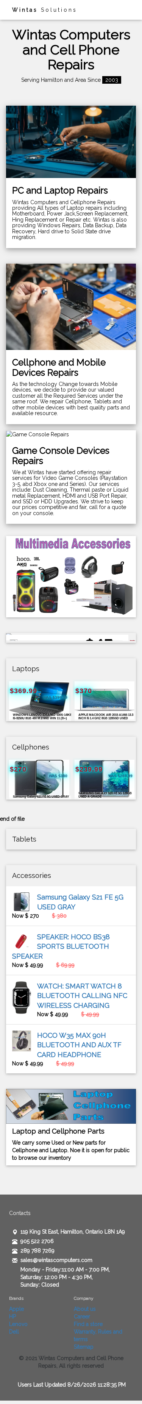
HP (12, 1316)
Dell (14, 1332)
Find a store (88, 1324)
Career (82, 1316)
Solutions (44, 10)
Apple (16, 1309)
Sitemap (84, 1347)
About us (85, 1309)
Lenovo (18, 1324)
